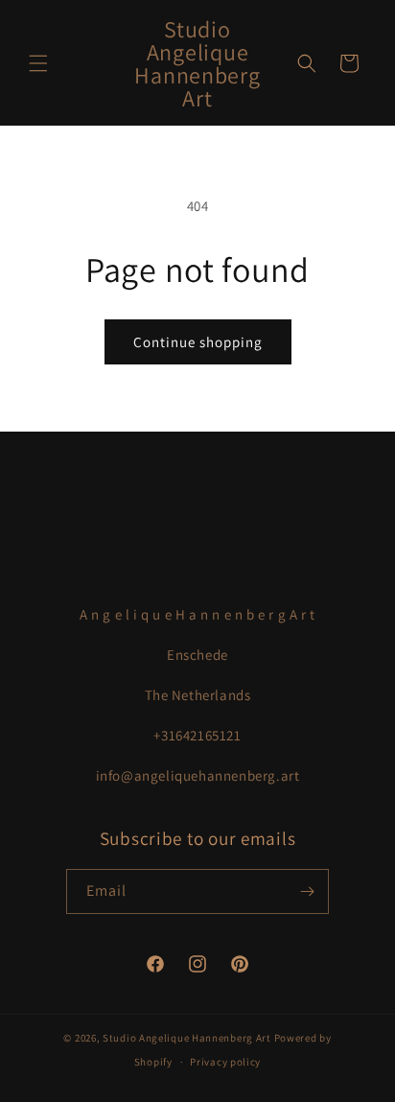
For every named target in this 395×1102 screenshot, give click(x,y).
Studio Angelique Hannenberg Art (187, 1037)
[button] (38, 63)
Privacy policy (225, 1061)
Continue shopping (198, 342)
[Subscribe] (307, 891)
